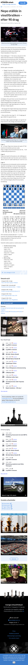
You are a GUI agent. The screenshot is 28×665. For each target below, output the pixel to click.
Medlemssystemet (14, 633)
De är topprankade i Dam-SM (9, 295)
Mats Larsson (6, 508)
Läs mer (14, 559)
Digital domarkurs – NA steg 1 (14, 388)
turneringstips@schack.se (9, 402)
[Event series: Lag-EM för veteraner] (12, 457)
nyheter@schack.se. (7, 398)
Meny (22, 3)
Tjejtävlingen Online (11, 363)
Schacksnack (6, 505)
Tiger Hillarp (6, 507)
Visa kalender (4, 391)
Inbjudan (15, 343)
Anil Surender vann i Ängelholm (9, 299)
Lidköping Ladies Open (12, 377)
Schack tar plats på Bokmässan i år (10, 291)
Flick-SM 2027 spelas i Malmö (9, 282)
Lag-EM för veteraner (11, 345)
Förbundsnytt (13, 311)
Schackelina (6, 503)
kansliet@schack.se (14, 620)
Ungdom (3, 310)
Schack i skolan (5, 311)
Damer (20, 311)
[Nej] (26, 659)
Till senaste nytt (8, 303)
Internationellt (19, 308)
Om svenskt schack (14, 638)
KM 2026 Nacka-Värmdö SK (13, 358)
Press (14, 631)
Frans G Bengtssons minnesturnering (16, 368)
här (23, 611)
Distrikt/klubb (10, 308)
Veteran (3, 313)
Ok (14, 662)
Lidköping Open (10, 372)
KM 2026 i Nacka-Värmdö (12, 354)
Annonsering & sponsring (14, 635)
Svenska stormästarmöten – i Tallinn (10, 287)
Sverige (3, 308)
